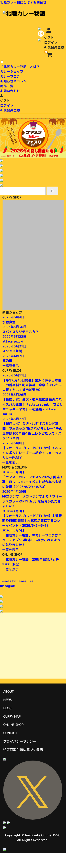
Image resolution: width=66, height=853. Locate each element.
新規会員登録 (54, 47)
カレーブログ (10, 76)
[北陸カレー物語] (24, 13)
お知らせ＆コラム (13, 81)
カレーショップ (11, 71)
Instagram (8, 586)
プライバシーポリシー (19, 741)
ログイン (50, 42)
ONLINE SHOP (13, 724)
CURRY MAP (12, 716)
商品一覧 (6, 86)
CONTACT (10, 733)
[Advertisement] (33, 646)
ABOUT (8, 691)
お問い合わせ (10, 91)
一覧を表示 (10, 365)
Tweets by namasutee (17, 581)
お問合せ (39, 2)
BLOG (7, 708)
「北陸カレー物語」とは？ (20, 66)
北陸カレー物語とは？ (16, 2)
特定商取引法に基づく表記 (23, 749)
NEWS (7, 699)
